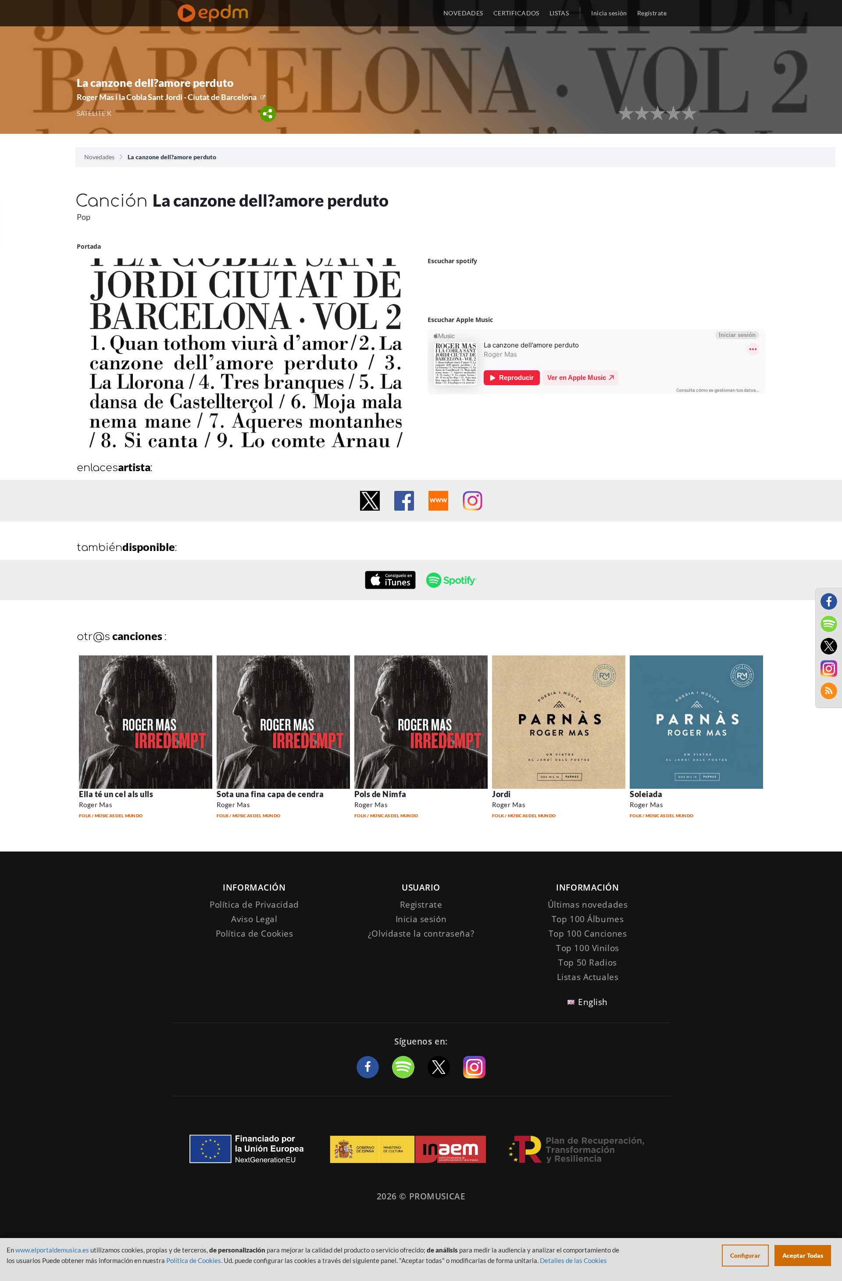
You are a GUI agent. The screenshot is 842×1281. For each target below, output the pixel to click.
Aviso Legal (254, 919)
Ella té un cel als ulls (116, 794)
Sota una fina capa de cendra (270, 794)
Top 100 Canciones (588, 933)
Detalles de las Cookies (573, 1260)
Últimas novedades (588, 904)
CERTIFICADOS (516, 13)
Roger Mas (95, 805)
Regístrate (652, 13)
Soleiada (646, 794)
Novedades (99, 157)
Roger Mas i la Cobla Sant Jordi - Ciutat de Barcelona (167, 97)
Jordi (501, 794)
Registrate (421, 904)
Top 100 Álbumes (588, 919)
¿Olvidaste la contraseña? (421, 933)
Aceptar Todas (802, 1255)
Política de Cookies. (194, 1260)
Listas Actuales (588, 977)
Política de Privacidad (254, 904)
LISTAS (559, 13)
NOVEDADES (463, 13)
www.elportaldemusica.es (52, 1250)
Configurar (745, 1255)
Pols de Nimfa (380, 794)
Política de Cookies (254, 933)
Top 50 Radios (587, 962)
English (593, 1002)
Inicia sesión (609, 13)
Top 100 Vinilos (587, 948)
